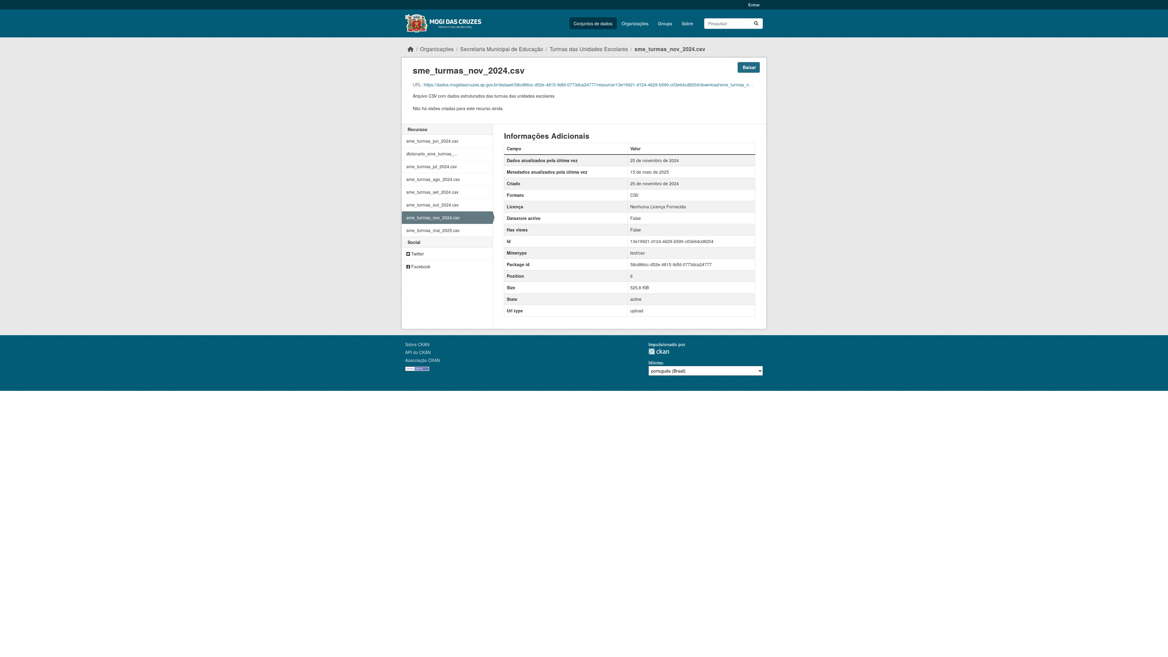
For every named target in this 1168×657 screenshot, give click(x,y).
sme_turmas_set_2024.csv (432, 192)
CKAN (658, 351)
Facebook (420, 266)
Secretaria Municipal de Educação (501, 49)
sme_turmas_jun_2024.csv (432, 141)
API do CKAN (418, 352)
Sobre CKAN (417, 344)
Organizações (635, 23)
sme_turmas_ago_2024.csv (433, 179)
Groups (665, 23)
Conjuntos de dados (593, 23)
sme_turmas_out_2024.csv (432, 205)
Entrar (754, 5)
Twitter (417, 254)
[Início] (411, 49)
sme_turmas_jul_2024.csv (431, 166)
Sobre (687, 23)
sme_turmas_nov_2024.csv (669, 49)
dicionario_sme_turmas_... (431, 154)
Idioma (655, 363)
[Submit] (756, 23)
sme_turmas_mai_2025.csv (433, 230)
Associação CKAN (422, 360)
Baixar (749, 67)
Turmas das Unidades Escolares (589, 49)
